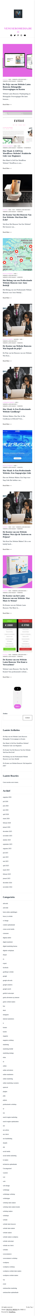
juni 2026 (5, 806)
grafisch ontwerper (8, 993)
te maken (5, 1160)
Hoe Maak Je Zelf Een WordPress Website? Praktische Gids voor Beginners (16, 744)
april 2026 (6, 814)
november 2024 (7, 887)
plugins (5, 1091)
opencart (5, 1087)
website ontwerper (8, 1241)
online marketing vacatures (11, 1083)
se (3, 1108)
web (4, 1181)
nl (3, 1061)
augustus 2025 (7, 848)
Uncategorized (7, 1168)
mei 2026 (5, 810)
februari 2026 (7, 823)
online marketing (8, 1079)
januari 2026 (6, 827)
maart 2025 (6, 870)
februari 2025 (7, 874)
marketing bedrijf (8, 1049)
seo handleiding (7, 1138)
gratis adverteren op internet (11, 997)
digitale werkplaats (8, 950)
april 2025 (6, 865)
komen (5, 1027)
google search (7, 989)
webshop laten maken (9, 1202)
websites (20, 81)
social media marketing (9, 1155)
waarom (5, 1173)
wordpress (27, 148)
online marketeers (8, 1074)
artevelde (5, 908)
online (5, 1066)
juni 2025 (5, 857)
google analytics (7, 985)
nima (4, 1057)
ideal (4, 1010)
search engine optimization (11, 1121)
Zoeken (5, 713)
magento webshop (8, 1040)
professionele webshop (9, 1104)
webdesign (6, 1190)
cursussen (6, 933)
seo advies (6, 1130)
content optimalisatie (9, 925)
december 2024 (7, 882)
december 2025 (7, 831)
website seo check (8, 1245)
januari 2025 (6, 878)
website (5, 1220)
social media (6, 1151)
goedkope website (8, 402)
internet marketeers (8, 1019)
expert (5, 963)
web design (6, 1185)
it (3, 1023)
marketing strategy (8, 1053)
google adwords (7, 980)
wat (13, 209)
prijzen (5, 1100)
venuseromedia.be (18, 28)
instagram (6, 1014)
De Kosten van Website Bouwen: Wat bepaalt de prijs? (17, 764)
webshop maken (8, 1211)
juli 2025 (5, 853)
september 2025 (7, 844)
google (5, 976)
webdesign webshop (9, 1194)
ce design (5, 920)
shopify (5, 1143)
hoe (15, 146)
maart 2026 (6, 818)
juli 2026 (5, 801)
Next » (17, 706)
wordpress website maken (10, 1275)
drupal (5, 955)
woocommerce (7, 1254)
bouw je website (8, 146)
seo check (6, 1134)
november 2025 (7, 835)
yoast (4, 1284)
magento (5, 1036)
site (10, 79)
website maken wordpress (10, 1237)
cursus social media (8, 929)
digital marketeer (8, 942)
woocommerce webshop (10, 1258)
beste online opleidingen (10, 912)
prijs (4, 1096)
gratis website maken (9, 1002)
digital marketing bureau (10, 946)
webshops (6, 1215)
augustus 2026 (7, 797)
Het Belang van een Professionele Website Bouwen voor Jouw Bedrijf (15, 758)
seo (4, 1126)
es (3, 959)
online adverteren (8, 1070)
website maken (7, 1232)
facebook (5, 967)
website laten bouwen (19, 79)
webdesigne (6, 1198)
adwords (5, 903)
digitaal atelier (7, 937)
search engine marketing (10, 1117)
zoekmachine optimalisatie (10, 1292)
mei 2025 (5, 861)
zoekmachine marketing (10, 1288)
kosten (5, 79)
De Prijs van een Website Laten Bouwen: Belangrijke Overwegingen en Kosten (15, 738)
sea (4, 1113)
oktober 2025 (7, 840)
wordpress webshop (9, 1267)
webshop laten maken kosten (11, 1207)
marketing (6, 1044)
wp (4, 1279)
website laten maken (9, 81)
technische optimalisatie (10, 1164)
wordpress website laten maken (12, 1271)
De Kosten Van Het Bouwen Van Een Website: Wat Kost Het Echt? (17, 751)
